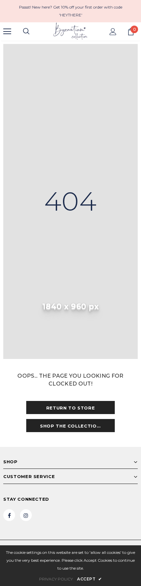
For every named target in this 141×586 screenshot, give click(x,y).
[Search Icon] (26, 31)
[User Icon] (113, 31)
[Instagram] (26, 515)
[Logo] (70, 31)
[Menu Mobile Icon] (7, 31)
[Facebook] (9, 515)
